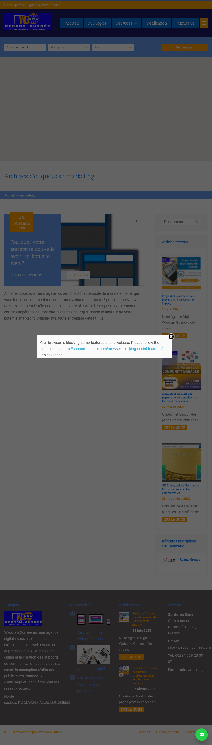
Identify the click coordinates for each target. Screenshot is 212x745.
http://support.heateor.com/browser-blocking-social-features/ (113, 349)
